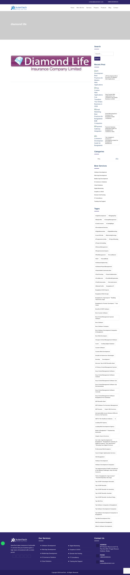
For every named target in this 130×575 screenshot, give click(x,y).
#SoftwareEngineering (101, 262)
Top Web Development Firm (102, 518)
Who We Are (80, 7)
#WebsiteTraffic (99, 286)
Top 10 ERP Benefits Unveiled (103, 493)
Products (103, 7)
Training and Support (100, 201)
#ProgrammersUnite (100, 239)
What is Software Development (103, 526)
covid (96, 343)
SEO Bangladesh (99, 457)
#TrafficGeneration (100, 282)
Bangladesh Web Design (102, 294)
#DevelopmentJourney (101, 227)
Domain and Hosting (99, 195)
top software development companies (105, 509)
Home (72, 7)
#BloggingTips (112, 215)
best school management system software (104, 317)
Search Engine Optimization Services (105, 453)
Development (106, 359)
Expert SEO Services (110, 409)
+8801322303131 (105, 557)
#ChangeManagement (110, 219)
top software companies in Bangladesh (106, 505)
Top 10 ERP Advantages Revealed (104, 481)
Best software (99, 322)
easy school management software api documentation (106, 385)
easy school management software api (106, 380)
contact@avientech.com (107, 563)
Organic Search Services (102, 436)
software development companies (104, 464)
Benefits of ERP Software (102, 309)
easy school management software (105, 371)
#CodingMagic (110, 223)
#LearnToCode (99, 235)
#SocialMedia (104, 258)
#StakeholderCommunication (103, 270)
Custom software (100, 347)
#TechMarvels (99, 278)
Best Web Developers (101, 336)
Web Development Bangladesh (103, 522)
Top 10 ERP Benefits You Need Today (105, 497)
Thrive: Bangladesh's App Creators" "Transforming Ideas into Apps (105, 476)
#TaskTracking (99, 274)
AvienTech (63, 572)
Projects (96, 7)
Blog (109, 7)
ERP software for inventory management (106, 405)
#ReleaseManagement (101, 247)
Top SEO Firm (99, 501)
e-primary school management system (106, 367)
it (115, 418)
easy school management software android (105, 375)
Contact (115, 7)
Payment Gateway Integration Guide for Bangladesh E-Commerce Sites (111, 129)
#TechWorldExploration (111, 278)
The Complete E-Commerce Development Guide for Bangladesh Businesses (111, 140)
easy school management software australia (105, 391)
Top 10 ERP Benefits (100, 485)
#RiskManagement (100, 255)
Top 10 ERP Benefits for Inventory (104, 489)
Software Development (100, 172)
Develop (97, 359)
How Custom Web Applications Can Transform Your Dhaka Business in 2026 (111, 97)
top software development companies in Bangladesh (106, 513)
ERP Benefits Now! (100, 401)
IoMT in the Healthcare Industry (103, 418)
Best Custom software (101, 313)
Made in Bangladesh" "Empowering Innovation (104, 431)
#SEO (96, 258)
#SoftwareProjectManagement (103, 266)
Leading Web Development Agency (104, 426)
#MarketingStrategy (111, 235)
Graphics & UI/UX (99, 191)
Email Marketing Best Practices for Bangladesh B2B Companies (111, 116)
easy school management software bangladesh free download (105, 396)
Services (88, 7)
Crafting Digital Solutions (107, 343)
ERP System (98, 409)
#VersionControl (112, 282)
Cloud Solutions (98, 185)
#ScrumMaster (112, 255)
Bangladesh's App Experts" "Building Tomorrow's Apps (105, 298)
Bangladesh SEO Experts (102, 290)
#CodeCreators (99, 223)
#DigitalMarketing (112, 231)
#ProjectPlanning (113, 239)
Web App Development (100, 175)
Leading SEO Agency (101, 422)
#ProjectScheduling (100, 243)
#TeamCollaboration (111, 274)
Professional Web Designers (103, 449)
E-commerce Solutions (100, 182)
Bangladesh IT (110, 286)
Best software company (102, 326)
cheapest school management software (106, 340)
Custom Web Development (102, 351)
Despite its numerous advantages (104, 355)
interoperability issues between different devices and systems (106, 414)
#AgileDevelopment (100, 215)
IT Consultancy (98, 198)
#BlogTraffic (98, 219)
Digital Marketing (98, 188)
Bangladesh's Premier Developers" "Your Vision (106, 304)
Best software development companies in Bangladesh (106, 331)
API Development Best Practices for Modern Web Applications (111, 77)
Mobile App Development (101, 178)
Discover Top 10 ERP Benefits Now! (105, 363)
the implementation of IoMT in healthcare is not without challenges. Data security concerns (106, 470)
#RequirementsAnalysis (101, 251)
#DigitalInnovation (100, 231)
